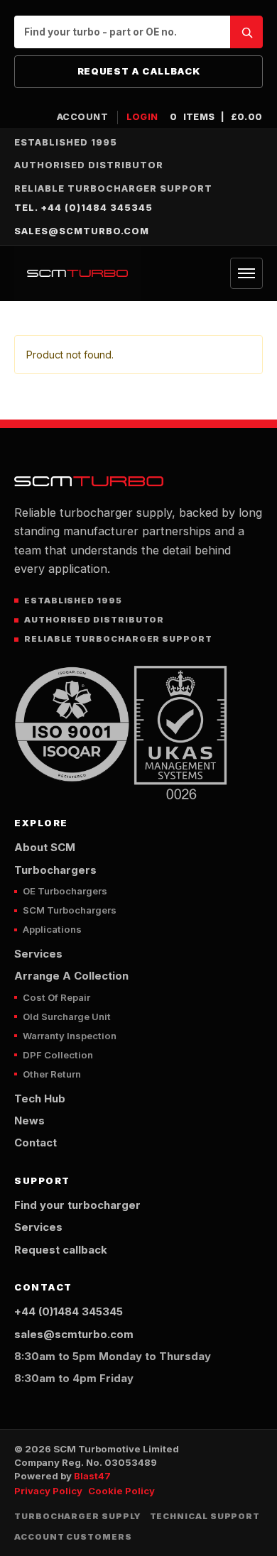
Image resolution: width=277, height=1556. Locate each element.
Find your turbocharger (77, 1205)
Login (142, 116)
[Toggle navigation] (246, 273)
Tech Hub (39, 1098)
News (29, 1120)
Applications (52, 929)
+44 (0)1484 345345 (68, 1311)
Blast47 (92, 1475)
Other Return (52, 1074)
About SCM (44, 847)
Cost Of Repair (56, 997)
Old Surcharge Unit (67, 1016)
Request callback (60, 1250)
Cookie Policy (121, 1490)
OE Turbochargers (65, 891)
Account (83, 116)
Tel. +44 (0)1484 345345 (83, 207)
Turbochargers (55, 870)
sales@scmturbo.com (81, 231)
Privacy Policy (48, 1490)
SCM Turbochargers (69, 910)
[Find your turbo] (246, 32)
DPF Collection (58, 1055)
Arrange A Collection (71, 976)
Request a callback (138, 71)
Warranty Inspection (69, 1035)
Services (38, 954)
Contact (35, 1142)
